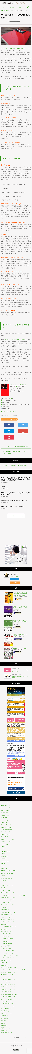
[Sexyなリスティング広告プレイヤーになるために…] (16, 695)
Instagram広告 (4, 844)
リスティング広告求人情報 (7, 999)
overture (3, 858)
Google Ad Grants (5, 824)
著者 (20, 7)
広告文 (2, 1023)
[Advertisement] (16, 533)
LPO (2, 853)
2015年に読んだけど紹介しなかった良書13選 (12, 506)
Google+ (23, 432)
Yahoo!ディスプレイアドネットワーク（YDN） (12, 895)
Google (2, 822)
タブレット (3, 965)
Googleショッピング (6, 841)
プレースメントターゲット (7, 979)
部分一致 (5, 941)
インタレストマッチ (5, 924)
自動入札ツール (4, 1028)
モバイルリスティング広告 (7, 984)
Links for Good (4, 851)
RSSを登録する (15, 582)
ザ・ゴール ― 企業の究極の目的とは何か (12, 48)
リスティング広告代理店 (6, 996)
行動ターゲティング (5, 1032)
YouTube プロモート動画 (7, 904)
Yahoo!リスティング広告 (7, 900)
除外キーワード (6, 943)
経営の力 (3, 486)
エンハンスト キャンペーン (7, 929)
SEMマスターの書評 (15, 21)
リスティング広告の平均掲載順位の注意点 (17, 446)
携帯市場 (3, 1025)
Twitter (23, 426)
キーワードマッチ (5, 931)
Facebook (8, 426)
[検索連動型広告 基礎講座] (16, 793)
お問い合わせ (16, 1037)
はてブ (8, 432)
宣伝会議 (3, 1020)
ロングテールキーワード (6, 1006)
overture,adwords (5, 861)
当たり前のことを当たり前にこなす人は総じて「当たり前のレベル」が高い (15, 493)
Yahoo (2, 887)
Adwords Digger (4, 805)
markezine (3, 856)
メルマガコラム (4, 982)
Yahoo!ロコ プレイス (6, 902)
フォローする (15, 579)
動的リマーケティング (8, 1003)
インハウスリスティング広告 (8, 926)
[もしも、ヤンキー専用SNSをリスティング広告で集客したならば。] (16, 756)
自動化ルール (4, 1030)
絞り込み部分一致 (7, 938)
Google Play (4, 836)
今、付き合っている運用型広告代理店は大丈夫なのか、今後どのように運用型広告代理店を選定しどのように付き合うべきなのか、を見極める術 (15, 479)
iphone (2, 846)
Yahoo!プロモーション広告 (7, 897)
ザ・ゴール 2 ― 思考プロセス (18, 384)
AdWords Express (5, 810)
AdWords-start (4, 815)
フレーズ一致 (6, 933)
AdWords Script (4, 812)
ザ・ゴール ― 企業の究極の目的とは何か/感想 (14, 465)
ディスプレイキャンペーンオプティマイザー (13, 969)
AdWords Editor (4, 807)
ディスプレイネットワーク (7, 967)
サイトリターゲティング (6, 957)
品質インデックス (5, 1013)
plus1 (2, 863)
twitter (2, 880)
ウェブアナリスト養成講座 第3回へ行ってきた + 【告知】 (14, 452)
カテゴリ (12, 7)
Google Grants (4, 834)
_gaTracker (3, 907)
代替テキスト (6, 948)
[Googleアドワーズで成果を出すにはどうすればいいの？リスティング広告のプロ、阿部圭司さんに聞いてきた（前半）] (16, 773)
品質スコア (3, 1015)
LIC (2, 849)
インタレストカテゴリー (6, 921)
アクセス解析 (4, 909)
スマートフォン (4, 960)
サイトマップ (16, 1041)
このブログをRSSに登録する (10, 419)
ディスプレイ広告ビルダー (7, 972)
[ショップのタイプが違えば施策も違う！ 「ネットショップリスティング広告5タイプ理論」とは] (16, 716)
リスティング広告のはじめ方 (8, 994)
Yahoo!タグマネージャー (7, 892)
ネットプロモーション (6, 974)
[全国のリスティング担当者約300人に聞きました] (16, 739)
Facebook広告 (4, 820)
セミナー (3, 962)
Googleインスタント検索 (7, 839)
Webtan (3, 883)
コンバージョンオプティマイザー (9, 955)
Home (4, 7)
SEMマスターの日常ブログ (7, 870)
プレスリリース (4, 977)
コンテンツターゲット (6, 950)
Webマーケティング (5, 885)
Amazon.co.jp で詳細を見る (8, 411)
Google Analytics (5, 827)
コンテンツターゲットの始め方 (8, 953)
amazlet (17, 386)
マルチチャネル (6, 829)
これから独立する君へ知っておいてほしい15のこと (14, 500)
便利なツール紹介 (5, 1008)
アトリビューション (5, 914)
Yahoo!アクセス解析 (5, 890)
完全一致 (5, 936)
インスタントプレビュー (6, 919)
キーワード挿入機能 (5, 946)
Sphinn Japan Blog (5, 878)
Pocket (8, 438)
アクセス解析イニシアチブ (7, 912)
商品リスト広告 (4, 1018)
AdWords (3, 803)
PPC (2, 866)
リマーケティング (5, 1001)
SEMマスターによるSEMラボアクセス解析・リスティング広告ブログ (20, 3)
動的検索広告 (4, 1011)
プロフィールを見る (14, 576)
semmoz (3, 868)
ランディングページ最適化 (7, 989)
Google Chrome (4, 831)
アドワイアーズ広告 (5, 917)
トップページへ (15, 516)
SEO (2, 875)
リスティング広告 (5, 991)
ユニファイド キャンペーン (7, 986)
